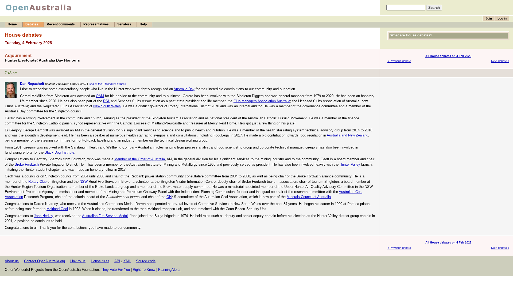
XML (127, 261)
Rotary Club (37, 182)
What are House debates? (411, 35)
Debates (31, 24)
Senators (124, 24)
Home (12, 24)
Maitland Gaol (57, 209)
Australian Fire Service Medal (105, 216)
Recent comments (61, 24)
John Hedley (43, 216)
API (117, 261)
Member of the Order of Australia (139, 159)
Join (488, 18)
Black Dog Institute (59, 152)
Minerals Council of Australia (309, 197)
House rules (100, 261)
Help (143, 24)
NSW (84, 182)
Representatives (96, 24)
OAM (100, 96)
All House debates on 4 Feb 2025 (448, 56)
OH (169, 197)
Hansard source (115, 83)
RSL (106, 101)
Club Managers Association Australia (262, 101)
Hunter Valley (350, 164)
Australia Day (184, 89)
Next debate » (500, 61)
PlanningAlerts (169, 270)
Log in (502, 18)
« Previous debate (399, 61)
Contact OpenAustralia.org (44, 261)
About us (12, 261)
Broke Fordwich (27, 164)
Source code (146, 261)
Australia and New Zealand (347, 135)
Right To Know (144, 270)
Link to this (96, 83)
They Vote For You (115, 270)
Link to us (78, 261)
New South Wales (107, 106)
